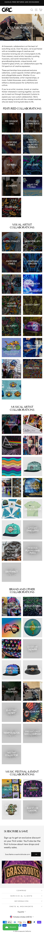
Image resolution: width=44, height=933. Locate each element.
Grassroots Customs (29, 94)
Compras (21, 890)
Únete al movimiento (21, 906)
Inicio (16, 23)
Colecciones (24, 23)
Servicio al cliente (21, 896)
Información (21, 901)
